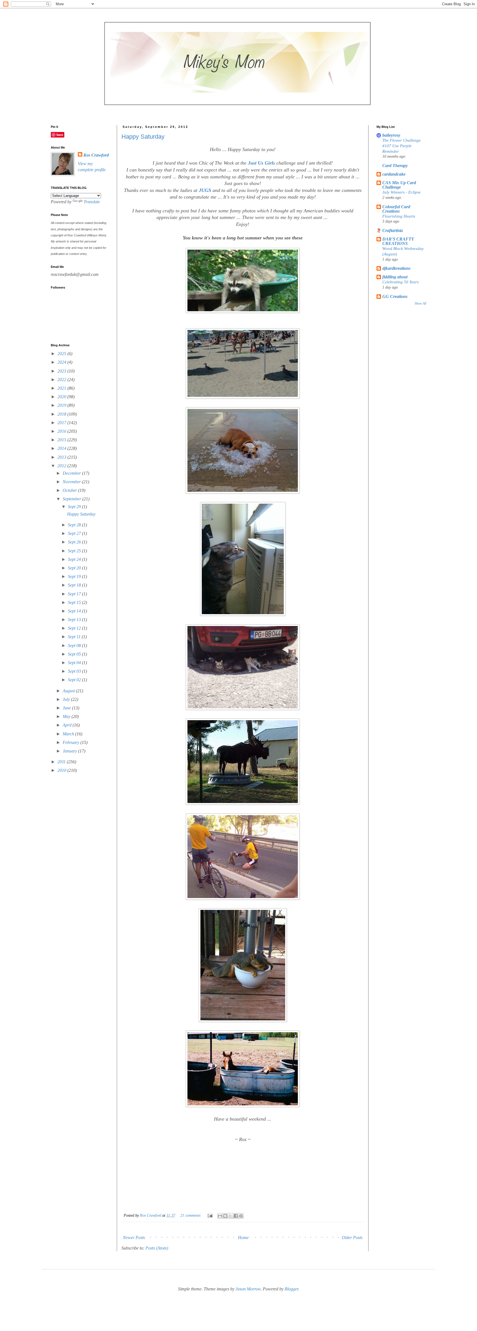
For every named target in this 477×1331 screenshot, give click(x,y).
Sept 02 (75, 679)
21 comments (190, 1215)
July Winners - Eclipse (401, 192)
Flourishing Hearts (398, 216)
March (69, 733)
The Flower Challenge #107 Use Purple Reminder (401, 146)
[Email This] (220, 1216)
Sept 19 (75, 576)
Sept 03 (75, 671)
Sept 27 (75, 533)
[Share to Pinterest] (241, 1216)
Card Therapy (395, 165)
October (70, 490)
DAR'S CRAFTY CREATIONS (398, 241)
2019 (62, 405)
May (67, 716)
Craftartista (392, 230)
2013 (62, 457)
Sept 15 (75, 602)
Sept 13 (75, 619)
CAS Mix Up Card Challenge (399, 184)
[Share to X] (230, 1216)
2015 (62, 439)
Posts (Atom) (156, 1248)
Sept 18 (75, 585)
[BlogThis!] (225, 1216)
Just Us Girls (261, 163)
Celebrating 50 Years (400, 281)
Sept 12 (75, 628)
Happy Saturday (143, 136)
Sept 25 (75, 550)
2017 (62, 422)
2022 (62, 379)
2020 (62, 396)
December (72, 473)
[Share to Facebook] (236, 1216)
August (69, 690)
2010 (62, 770)
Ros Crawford (151, 1215)
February (71, 742)
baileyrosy (391, 135)
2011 (62, 761)
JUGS (205, 190)
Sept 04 (75, 662)
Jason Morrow (248, 1289)
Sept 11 (75, 636)
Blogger (291, 1289)
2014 (62, 448)
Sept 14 (75, 611)
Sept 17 (75, 593)
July (67, 699)
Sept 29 (75, 506)
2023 (62, 371)
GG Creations (394, 296)
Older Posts (352, 1237)
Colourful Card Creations (396, 208)
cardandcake (394, 174)
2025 (62, 353)
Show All (420, 303)
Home (243, 1237)
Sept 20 (75, 568)
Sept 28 (75, 524)
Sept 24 (75, 559)
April (68, 725)
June (67, 708)
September (72, 499)
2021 (62, 388)
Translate (92, 201)
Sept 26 (75, 542)
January (70, 751)
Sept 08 (75, 645)
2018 (62, 414)
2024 (62, 362)
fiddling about (394, 276)
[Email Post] (210, 1215)
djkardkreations (396, 268)
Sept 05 (75, 654)
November (72, 481)
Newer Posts (134, 1237)
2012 (62, 465)
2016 (62, 431)
